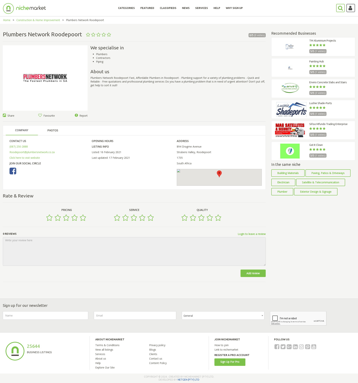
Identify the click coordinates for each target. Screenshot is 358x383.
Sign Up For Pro (229, 361)
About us (100, 358)
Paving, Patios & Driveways (328, 173)
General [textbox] (188, 315)
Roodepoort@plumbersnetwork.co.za (32, 152)
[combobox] (223, 315)
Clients (153, 354)
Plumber (282, 191)
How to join (221, 345)
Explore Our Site (105, 367)
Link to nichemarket (226, 349)
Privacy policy (157, 345)
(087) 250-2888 (19, 146)
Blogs (152, 349)
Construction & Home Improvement (38, 20)
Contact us (155, 358)
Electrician (283, 182)
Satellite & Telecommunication (320, 182)
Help (98, 363)
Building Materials (288, 173)
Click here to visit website (25, 157)
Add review (253, 273)
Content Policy (158, 363)
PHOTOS (52, 130)
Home (6, 20)
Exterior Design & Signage (316, 191)
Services (100, 354)
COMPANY (21, 130)
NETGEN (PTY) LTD (188, 379)
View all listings (104, 349)
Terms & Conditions (107, 345)
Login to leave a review (252, 234)
